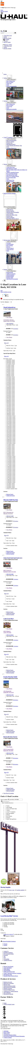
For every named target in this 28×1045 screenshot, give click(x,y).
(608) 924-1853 (9, 753)
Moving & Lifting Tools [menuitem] (11, 214)
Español (5, 945)
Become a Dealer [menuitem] (7, 38)
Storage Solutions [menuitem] (10, 217)
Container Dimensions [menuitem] (11, 148)
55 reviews (15, 579)
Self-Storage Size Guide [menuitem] (11, 175)
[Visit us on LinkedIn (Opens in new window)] (4, 1014)
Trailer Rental (6, 969)
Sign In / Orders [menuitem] (7, 42)
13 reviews (15, 640)
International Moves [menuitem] (10, 144)
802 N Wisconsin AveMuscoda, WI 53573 (8, 513)
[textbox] (16, 799)
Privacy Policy (6, 1032)
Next (4, 793)
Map (7, 296)
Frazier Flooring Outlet (10, 677)
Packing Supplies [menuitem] (10, 211)
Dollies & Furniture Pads (9, 971)
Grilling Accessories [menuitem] (10, 273)
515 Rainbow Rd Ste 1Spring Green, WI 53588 (9, 320)
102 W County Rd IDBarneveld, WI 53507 (8, 750)
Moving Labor (14, 240)
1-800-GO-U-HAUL (8, 934)
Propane (10, 269)
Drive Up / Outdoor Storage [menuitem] (12, 176)
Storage (9, 164)
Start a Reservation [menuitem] (10, 81)
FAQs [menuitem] (7, 84)
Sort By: (3, 302)
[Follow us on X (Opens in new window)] (4, 1016)
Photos (9, 317)
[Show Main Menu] (2, 13)
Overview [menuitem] (8, 243)
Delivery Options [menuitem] (10, 141)
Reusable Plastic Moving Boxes (10, 975)
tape (13, 890)
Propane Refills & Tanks (9, 989)
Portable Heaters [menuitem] (10, 276)
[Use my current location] (8, 799)
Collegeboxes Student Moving (10, 991)
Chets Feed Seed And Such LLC (12, 558)
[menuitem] (16, 104)
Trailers (9, 78)
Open (2, 10)
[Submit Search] (15, 33)
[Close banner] (2, 1)
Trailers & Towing (10, 495)
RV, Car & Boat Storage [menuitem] (11, 173)
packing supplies (20, 890)
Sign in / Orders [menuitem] (8, 44)
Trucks (7, 805)
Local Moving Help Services (9, 916)
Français (5, 943)
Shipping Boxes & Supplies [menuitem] (12, 212)
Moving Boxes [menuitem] (9, 209)
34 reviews (15, 328)
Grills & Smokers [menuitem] (10, 275)
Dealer (4, 1003)
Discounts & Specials (8, 994)
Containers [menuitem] (8, 137)
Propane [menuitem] (5, 269)
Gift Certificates (7, 992)
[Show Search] (4, 31)
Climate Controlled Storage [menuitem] (12, 172)
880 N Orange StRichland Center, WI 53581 (9, 571)
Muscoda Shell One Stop (10, 500)
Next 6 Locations (10, 793)
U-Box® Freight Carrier (8, 1004)
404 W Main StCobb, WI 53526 (7, 632)
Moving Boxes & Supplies (9, 987)
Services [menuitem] (8, 246)
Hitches (8, 814)
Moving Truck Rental (8, 966)
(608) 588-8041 (9, 323)
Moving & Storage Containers (12, 973)
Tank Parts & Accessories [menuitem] (12, 279)
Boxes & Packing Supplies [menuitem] (9, 193)
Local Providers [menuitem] (9, 244)
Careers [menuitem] (5, 36)
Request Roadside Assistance (9, 941)
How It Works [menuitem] (9, 245)
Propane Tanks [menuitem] (9, 277)
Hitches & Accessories (8, 983)
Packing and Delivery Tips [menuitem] (14, 145)
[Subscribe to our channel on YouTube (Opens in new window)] (4, 1018)
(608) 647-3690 (9, 516)
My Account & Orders (8, 953)
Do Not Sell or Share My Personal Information (14, 1036)
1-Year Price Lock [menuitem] (7, 35)
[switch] (14, 295)
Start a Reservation (10, 104)
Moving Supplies (10, 553)
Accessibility (6, 959)
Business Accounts (7, 982)
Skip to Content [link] (4, 11)
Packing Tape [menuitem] (9, 216)
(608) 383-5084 (9, 574)
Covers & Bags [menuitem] (9, 213)
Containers (17, 137)
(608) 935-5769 (9, 695)
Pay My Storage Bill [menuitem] (11, 177)
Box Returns (9, 816)
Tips (4, 956)
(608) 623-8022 (9, 635)
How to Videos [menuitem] (9, 82)
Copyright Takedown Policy (9, 1035)
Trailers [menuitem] (5, 78)
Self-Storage (9, 807)
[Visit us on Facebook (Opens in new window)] (4, 1007)
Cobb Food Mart (8, 618)
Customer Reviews (7, 960)
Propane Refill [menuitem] (9, 272)
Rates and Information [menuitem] (11, 140)
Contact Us (6, 951)
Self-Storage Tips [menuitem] (10, 180)
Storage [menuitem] (5, 164)
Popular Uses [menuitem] (9, 143)
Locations (7, 1037)
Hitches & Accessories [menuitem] (11, 86)
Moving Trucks (9, 494)
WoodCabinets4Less (9, 307)
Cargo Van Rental (7, 967)
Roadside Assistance (8, 952)
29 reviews (15, 521)
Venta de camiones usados (9, 986)
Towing (5, 101)
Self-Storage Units (7, 974)
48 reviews (15, 758)
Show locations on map (6, 292)
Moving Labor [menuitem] (6, 240)
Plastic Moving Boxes (11, 819)
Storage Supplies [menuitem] (10, 181)
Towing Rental (6, 970)
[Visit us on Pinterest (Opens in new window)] (4, 1012)
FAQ (4, 957)
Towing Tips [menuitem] (9, 106)
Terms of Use (6, 1033)
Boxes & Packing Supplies (9, 206)
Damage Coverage (7, 988)
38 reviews (15, 700)
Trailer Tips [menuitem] (8, 83)
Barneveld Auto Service (10, 737)
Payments (5, 955)
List (7, 294)
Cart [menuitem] (6, 41)
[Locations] (6, 31)
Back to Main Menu (11, 79)
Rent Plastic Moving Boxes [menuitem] (12, 218)
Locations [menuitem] (6, 39)
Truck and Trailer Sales (11, 808)
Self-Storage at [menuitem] (11, 168)
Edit (1, 290)
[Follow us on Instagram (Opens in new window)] (4, 1009)
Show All (6, 343)
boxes (10, 890)
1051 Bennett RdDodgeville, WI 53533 (8, 692)
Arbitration (5, 1031)
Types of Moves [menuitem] (10, 248)
